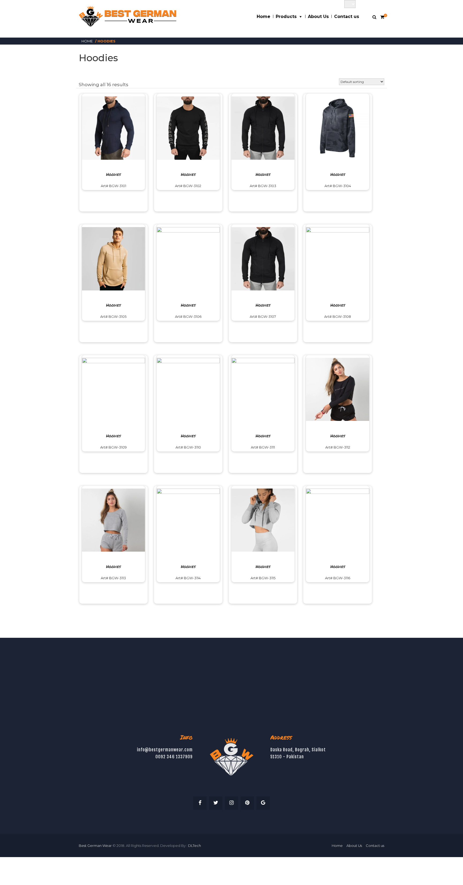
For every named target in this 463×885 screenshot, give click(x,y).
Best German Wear (95, 845)
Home (263, 16)
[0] (382, 17)
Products (286, 16)
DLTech (194, 845)
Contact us (346, 16)
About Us (318, 16)
